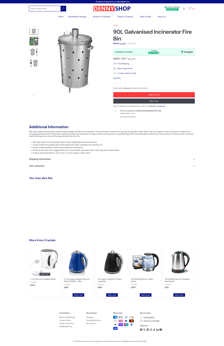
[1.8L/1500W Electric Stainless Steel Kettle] (179, 269)
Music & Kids (145, 16)
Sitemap (89, 317)
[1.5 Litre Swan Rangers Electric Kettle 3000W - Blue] (78, 269)
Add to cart (42, 228)
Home (60, 16)
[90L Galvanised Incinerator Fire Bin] (42, 204)
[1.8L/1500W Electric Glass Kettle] (145, 269)
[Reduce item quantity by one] (115, 82)
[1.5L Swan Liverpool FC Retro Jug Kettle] (112, 269)
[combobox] (47, 8)
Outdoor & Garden (125, 16)
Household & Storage (77, 16)
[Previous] (33, 27)
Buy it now (154, 101)
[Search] (63, 8)
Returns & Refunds (67, 317)
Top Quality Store (93, 320)
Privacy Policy (65, 320)
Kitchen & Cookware (102, 16)
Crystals (50, 240)
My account (91, 323)
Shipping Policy (66, 326)
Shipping (127, 88)
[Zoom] (75, 60)
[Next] (33, 94)
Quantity (117, 78)
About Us (162, 16)
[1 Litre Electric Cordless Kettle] (44, 268)
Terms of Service (66, 323)
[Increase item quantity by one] (124, 82)
